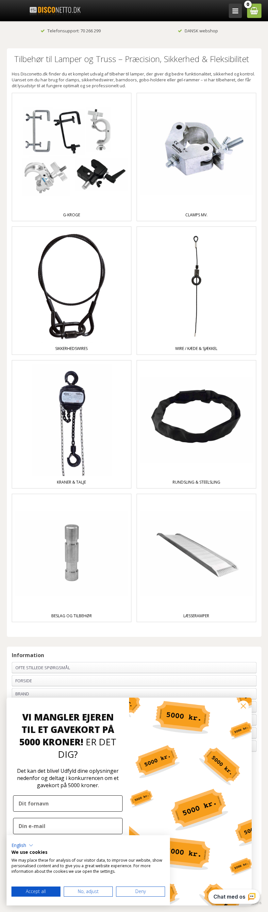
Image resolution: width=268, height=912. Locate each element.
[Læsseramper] (196, 553)
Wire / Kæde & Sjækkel (196, 348)
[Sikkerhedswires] (71, 286)
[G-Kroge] (71, 152)
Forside (23, 681)
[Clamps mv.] (196, 152)
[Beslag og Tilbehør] (71, 553)
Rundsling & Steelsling (196, 482)
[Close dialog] (243, 706)
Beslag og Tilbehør (71, 616)
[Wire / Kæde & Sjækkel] (196, 286)
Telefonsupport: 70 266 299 (74, 31)
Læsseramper (196, 616)
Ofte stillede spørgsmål (42, 668)
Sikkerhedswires (71, 348)
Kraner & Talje (71, 482)
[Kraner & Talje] (71, 420)
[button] (22, 845)
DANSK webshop (201, 31)
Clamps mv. (196, 215)
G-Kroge (71, 215)
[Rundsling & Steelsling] (196, 420)
